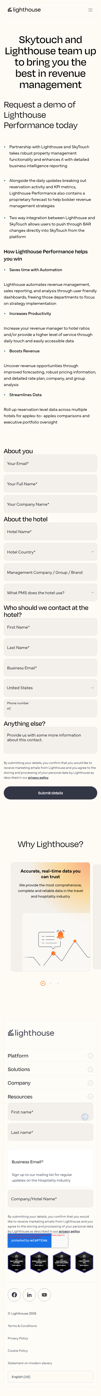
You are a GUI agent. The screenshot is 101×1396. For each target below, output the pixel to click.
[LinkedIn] (29, 1294)
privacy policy (38, 777)
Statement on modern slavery (30, 1362)
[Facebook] (14, 1294)
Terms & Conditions (22, 1325)
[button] (50, 1055)
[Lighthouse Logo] (24, 10)
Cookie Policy (18, 1350)
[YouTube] (44, 1294)
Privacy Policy (18, 1338)
